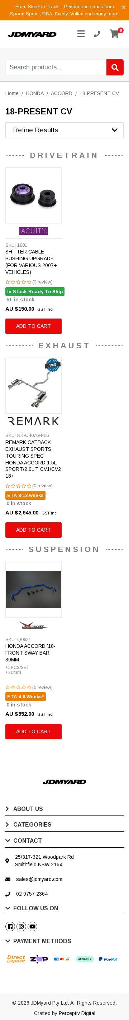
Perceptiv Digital (77, 1013)
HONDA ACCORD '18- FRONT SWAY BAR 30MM (30, 652)
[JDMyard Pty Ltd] (32, 34)
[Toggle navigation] (81, 34)
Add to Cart (33, 326)
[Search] (115, 67)
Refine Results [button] (35, 130)
